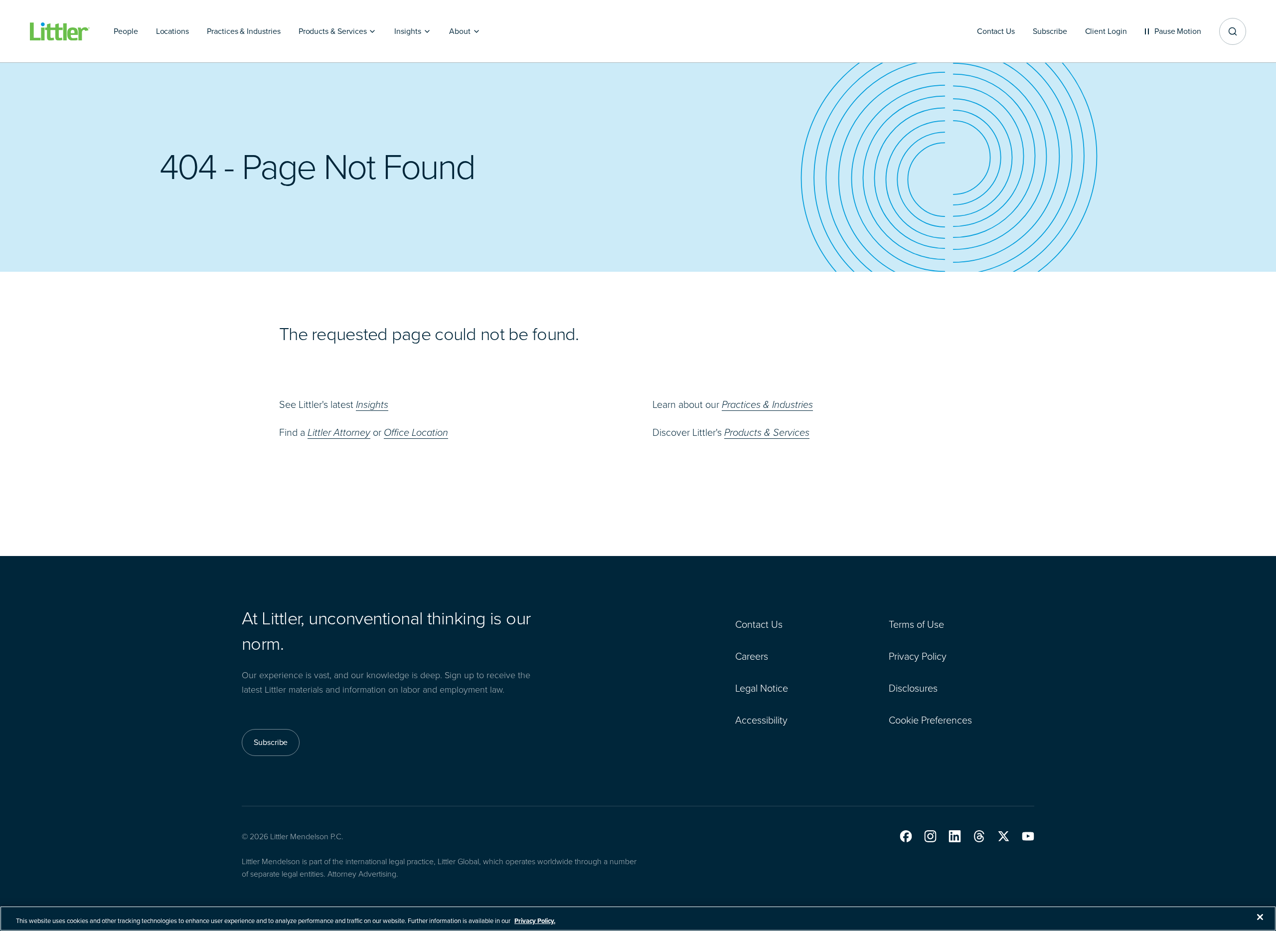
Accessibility (761, 720)
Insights (372, 404)
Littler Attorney (339, 432)
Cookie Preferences (930, 720)
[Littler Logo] (60, 31)
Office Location (416, 432)
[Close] (1260, 917)
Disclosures (913, 688)
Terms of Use (916, 624)
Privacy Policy (918, 656)
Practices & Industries (767, 404)
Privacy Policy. (534, 921)
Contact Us (759, 624)
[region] (638, 918)
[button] (906, 836)
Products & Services (766, 432)
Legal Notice (761, 688)
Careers (751, 656)
